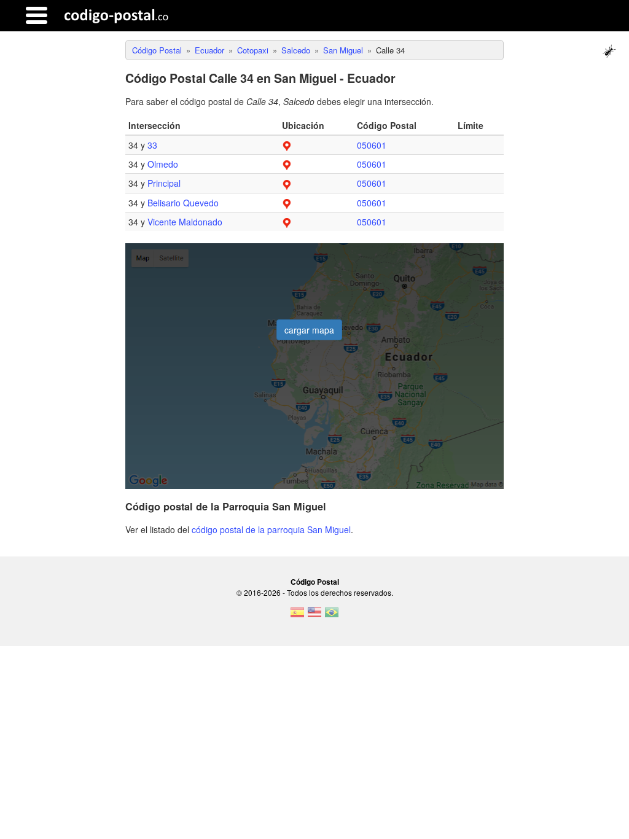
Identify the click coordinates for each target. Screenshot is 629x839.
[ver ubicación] (287, 145)
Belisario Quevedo (183, 203)
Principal (164, 183)
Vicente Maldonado (184, 222)
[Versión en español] (297, 616)
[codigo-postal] (116, 15)
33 (152, 145)
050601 (371, 145)
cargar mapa (309, 330)
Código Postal (315, 581)
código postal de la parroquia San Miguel (271, 529)
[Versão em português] (331, 616)
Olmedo (162, 164)
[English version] (314, 616)
